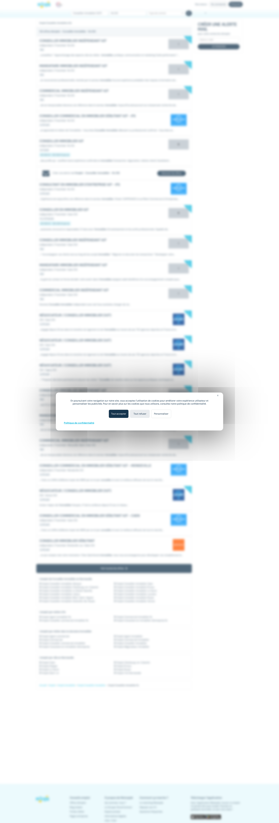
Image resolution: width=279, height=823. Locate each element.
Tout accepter (118, 413)
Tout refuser (140, 413)
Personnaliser (161, 413)
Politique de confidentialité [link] (79, 422)
